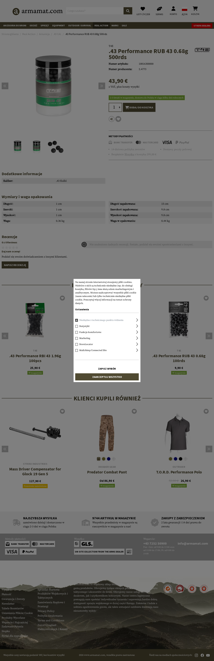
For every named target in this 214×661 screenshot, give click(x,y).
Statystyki (84, 326)
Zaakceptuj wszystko (107, 377)
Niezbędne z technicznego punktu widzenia (101, 320)
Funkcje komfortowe (90, 332)
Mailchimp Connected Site (93, 350)
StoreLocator (86, 344)
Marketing (84, 338)
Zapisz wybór (107, 368)
